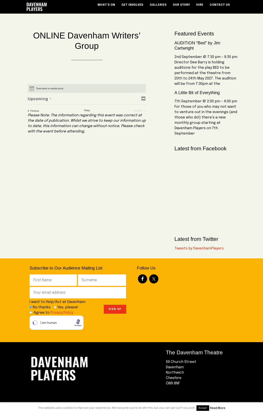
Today (87, 110)
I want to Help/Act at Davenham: (59, 302)
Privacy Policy (61, 313)
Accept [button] (203, 408)
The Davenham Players (56, 7)
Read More (217, 408)
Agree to (53, 313)
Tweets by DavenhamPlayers (199, 248)
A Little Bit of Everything (197, 92)
